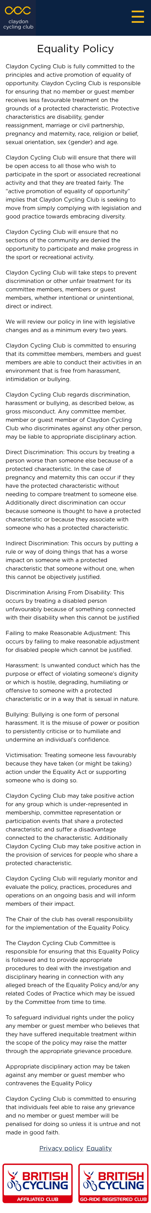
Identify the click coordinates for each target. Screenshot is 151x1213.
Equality (99, 1149)
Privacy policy (61, 1149)
